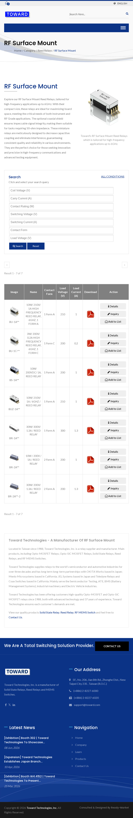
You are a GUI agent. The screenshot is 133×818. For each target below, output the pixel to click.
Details (113, 306)
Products (80, 758)
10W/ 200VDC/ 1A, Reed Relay (33, 372)
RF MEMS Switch (85, 612)
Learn (78, 751)
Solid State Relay (49, 612)
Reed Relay (67, 612)
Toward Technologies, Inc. (41, 807)
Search (19, 246)
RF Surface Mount (65, 50)
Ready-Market (120, 807)
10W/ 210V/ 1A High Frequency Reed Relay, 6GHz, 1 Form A (33, 314)
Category (29, 50)
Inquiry (114, 313)
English (122, 3)
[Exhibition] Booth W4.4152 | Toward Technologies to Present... (29, 778)
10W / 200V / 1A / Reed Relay (33, 459)
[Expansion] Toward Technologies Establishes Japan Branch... (28, 759)
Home (17, 50)
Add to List (114, 321)
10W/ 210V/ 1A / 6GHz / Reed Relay (33, 401)
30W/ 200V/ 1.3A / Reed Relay (33, 488)
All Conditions (112, 176)
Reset (36, 246)
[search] (126, 13)
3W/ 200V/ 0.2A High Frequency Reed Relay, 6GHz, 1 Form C (33, 343)
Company (81, 744)
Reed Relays (45, 50)
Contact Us (15, 617)
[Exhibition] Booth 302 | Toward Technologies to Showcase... (26, 740)
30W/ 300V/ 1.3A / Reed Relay (33, 430)
